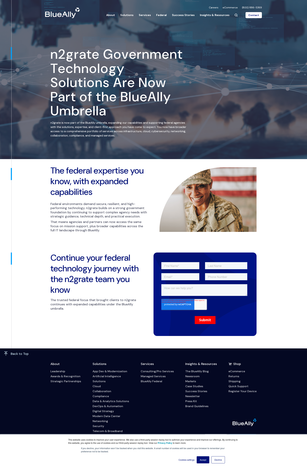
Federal (161, 15)
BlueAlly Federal (151, 381)
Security (98, 426)
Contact (253, 15)
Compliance (101, 396)
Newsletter (192, 396)
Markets (190, 381)
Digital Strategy (103, 411)
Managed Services (153, 376)
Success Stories (183, 15)
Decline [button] (218, 459)
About (110, 15)
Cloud (97, 386)
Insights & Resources (214, 15)
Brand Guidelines (196, 406)
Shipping (234, 381)
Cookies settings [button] (187, 459)
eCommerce (230, 7)
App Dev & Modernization (110, 371)
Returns (233, 376)
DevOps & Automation (108, 406)
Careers (213, 7)
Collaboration (102, 391)
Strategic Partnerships (65, 381)
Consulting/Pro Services (157, 371)
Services (145, 15)
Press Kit (191, 401)
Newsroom (192, 376)
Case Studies (194, 386)
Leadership (57, 371)
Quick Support (238, 386)
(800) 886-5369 (252, 7)
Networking (100, 421)
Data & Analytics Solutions (111, 401)
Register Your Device (242, 391)
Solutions (126, 15)
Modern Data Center (106, 416)
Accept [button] (203, 459)
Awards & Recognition (65, 376)
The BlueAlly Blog (197, 371)
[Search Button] (236, 15)
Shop (237, 364)
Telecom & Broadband (108, 431)
